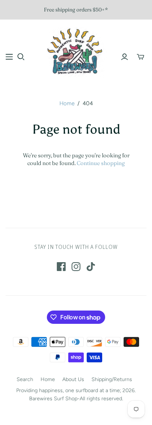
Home (67, 103)
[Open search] (21, 57)
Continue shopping (101, 163)
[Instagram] (76, 266)
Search (25, 379)
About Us (73, 379)
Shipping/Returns (111, 379)
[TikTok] (90, 266)
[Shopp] (9, 57)
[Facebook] (61, 266)
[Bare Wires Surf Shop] (76, 51)
